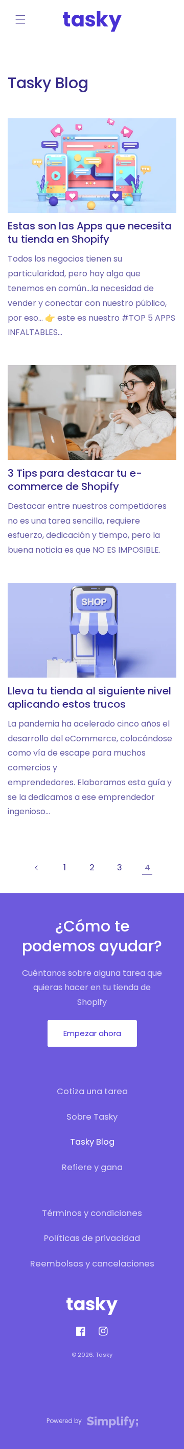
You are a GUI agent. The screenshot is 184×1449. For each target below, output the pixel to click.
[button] (20, 19)
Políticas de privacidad (92, 1238)
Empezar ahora (92, 1033)
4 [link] (147, 867)
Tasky (104, 1355)
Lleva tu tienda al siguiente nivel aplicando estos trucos (89, 697)
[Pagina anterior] (37, 868)
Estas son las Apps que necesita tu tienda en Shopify (90, 232)
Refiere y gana (92, 1167)
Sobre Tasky (92, 1117)
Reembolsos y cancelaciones (92, 1264)
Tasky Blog (92, 1142)
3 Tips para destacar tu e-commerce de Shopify (75, 480)
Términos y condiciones (92, 1213)
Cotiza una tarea (92, 1091)
